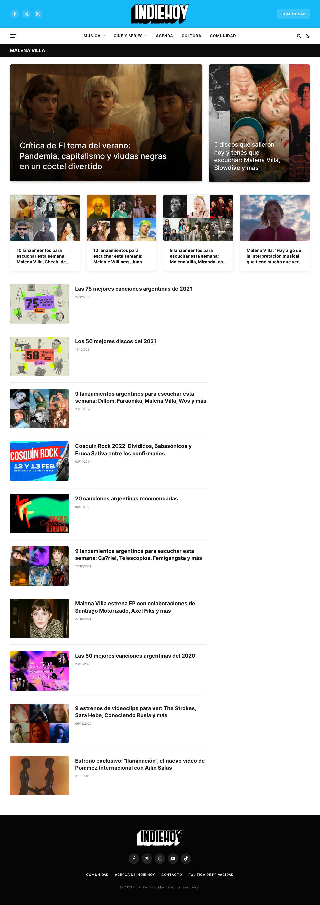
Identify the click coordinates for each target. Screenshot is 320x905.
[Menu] (13, 36)
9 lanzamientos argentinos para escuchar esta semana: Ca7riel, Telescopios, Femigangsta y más (138, 554)
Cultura (192, 35)
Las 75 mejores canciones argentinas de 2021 (133, 289)
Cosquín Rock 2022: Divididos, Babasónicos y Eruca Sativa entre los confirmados (133, 450)
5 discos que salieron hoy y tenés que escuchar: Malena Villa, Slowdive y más (247, 156)
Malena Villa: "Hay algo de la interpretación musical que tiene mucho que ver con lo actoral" (274, 256)
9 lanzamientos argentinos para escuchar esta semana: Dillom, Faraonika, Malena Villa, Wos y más (140, 397)
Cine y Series (128, 35)
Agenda (164, 35)
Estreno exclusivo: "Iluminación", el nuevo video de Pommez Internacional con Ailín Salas (140, 764)
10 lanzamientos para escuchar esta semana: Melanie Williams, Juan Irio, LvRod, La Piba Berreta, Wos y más (122, 256)
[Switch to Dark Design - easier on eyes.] (307, 36)
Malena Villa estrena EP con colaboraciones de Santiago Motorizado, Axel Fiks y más (135, 607)
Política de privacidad (211, 875)
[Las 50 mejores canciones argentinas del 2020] (39, 670)
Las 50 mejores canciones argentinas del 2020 (135, 656)
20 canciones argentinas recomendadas (126, 498)
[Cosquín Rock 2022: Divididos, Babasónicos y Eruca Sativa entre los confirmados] (39, 461)
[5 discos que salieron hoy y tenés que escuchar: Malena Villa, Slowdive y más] (259, 123)
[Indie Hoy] (160, 14)
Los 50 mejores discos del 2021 (115, 341)
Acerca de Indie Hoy (135, 875)
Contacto (172, 875)
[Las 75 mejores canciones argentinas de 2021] (39, 304)
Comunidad (294, 14)
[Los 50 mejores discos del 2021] (39, 356)
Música (92, 35)
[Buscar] (299, 36)
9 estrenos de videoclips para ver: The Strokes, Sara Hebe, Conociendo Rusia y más (135, 712)
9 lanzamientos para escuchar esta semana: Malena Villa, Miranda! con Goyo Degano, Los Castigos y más (198, 256)
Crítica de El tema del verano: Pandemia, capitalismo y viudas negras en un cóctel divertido (93, 156)
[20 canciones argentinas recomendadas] (39, 513)
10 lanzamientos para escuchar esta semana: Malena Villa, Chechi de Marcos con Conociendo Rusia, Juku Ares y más (42, 256)
